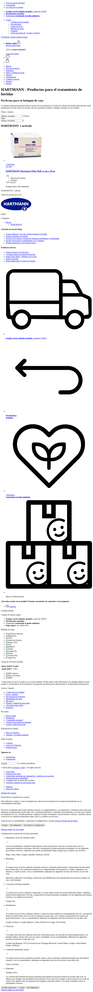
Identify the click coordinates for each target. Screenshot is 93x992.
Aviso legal (10, 772)
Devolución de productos (15, 697)
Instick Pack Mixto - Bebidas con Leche (21, 257)
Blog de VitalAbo (12, 733)
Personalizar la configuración (34, 825)
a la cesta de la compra (14, 7)
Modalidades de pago (14, 699)
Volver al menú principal (15, 3)
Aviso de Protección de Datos (66, 821)
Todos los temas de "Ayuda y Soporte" (25, 33)
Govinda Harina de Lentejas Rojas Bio (20, 254)
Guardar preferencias (9, 987)
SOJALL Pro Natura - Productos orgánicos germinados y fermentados (32, 238)
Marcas (8, 222)
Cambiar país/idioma (27, 763)
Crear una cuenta (12, 54)
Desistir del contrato (8, 793)
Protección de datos (13, 774)
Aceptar (4, 825)
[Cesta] (49, 61)
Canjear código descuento (16, 724)
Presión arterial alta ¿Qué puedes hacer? (21, 243)
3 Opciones (10, 164)
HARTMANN (16, 225)
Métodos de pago (17, 29)
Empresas (9, 707)
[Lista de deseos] (8, 58)
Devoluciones (16, 24)
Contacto (14, 31)
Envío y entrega (12, 694)
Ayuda (8, 20)
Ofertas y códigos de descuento (18, 703)
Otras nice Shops (12, 789)
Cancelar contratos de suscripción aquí (20, 783)
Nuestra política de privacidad (12, 829)
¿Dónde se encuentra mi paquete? (18, 722)
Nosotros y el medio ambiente (17, 735)
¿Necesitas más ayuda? (14, 705)
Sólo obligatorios (15, 825)
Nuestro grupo (11, 747)
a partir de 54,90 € (26, 11)
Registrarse (10, 718)
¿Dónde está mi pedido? (20, 22)
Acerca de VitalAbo (13, 745)
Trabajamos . (23, 16)
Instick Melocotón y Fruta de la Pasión (20, 261)
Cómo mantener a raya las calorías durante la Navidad (26, 234)
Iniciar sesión (11, 716)
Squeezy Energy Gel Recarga (17, 252)
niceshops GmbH (18, 768)
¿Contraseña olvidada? (14, 720)
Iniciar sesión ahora (13, 45)
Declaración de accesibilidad (17, 778)
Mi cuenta (9, 701)
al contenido (10, 5)
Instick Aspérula (12, 259)
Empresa (9, 787)
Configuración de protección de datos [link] (20, 780)
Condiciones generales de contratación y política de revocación (30, 776)
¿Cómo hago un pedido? (15, 692)
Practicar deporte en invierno (17, 236)
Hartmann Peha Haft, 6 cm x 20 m (30, 171)
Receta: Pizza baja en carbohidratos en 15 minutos (25, 241)
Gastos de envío (17, 26)
